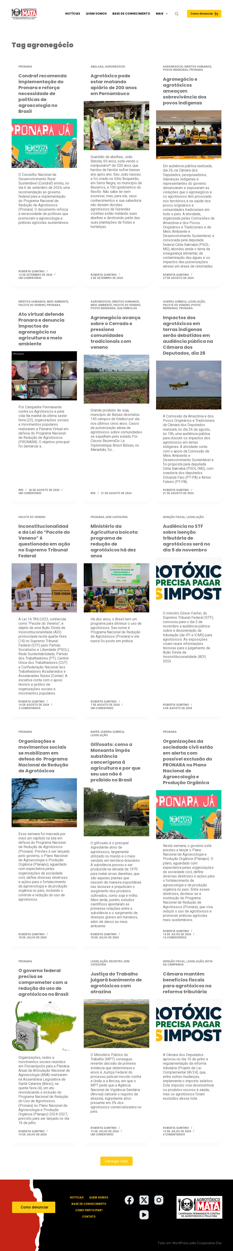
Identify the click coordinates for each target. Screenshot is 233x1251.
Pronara (25, 66)
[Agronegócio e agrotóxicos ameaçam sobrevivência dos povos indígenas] (188, 134)
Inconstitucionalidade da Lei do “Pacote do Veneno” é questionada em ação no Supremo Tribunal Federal (44, 541)
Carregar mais (116, 1161)
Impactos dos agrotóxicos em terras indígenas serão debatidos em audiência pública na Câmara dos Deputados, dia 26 (188, 335)
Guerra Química (174, 301)
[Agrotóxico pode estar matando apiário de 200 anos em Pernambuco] (116, 125)
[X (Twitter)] (144, 1200)
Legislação (196, 301)
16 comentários (175, 937)
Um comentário (29, 278)
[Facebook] (129, 1200)
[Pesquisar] (176, 13)
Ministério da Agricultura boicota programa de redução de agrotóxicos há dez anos (114, 541)
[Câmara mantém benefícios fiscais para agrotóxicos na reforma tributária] (188, 1023)
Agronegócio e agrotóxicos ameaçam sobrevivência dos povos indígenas (184, 91)
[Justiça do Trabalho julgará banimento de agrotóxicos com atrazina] (116, 1023)
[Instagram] (158, 1200)
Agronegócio (115, 66)
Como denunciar (201, 13)
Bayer (95, 731)
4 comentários (174, 1134)
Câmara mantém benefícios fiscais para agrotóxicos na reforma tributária (187, 983)
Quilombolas (127, 308)
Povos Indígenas (175, 69)
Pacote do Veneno (31, 305)
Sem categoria (117, 517)
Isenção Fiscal (174, 517)
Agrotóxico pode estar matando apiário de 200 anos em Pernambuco (114, 85)
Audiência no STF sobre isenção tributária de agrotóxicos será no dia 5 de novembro (186, 538)
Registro (115, 961)
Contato (89, 1216)
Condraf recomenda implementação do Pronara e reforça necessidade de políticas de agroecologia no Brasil (42, 93)
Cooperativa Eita (209, 1243)
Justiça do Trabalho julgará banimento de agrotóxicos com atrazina (116, 983)
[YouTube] (144, 1214)
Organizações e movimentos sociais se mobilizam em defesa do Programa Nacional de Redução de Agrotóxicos (43, 756)
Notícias (72, 13)
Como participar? (89, 1210)
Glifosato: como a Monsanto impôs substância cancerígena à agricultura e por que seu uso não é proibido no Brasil (115, 762)
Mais (159, 13)
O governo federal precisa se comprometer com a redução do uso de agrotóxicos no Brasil (43, 982)
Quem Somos (96, 13)
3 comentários (29, 708)
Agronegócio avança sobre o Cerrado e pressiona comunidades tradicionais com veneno (115, 332)
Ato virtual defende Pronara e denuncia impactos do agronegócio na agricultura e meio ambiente (41, 329)
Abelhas (97, 66)
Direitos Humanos (197, 66)
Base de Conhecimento (131, 13)
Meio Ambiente (57, 301)
